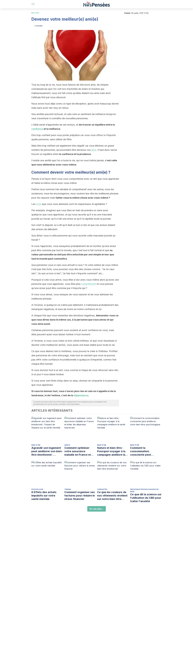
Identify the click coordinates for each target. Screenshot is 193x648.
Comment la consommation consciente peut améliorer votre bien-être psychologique (143, 451)
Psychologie (37, 489)
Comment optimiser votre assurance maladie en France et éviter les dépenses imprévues (77, 451)
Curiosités (102, 489)
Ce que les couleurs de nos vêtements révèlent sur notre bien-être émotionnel (112, 496)
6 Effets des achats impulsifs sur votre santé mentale (43, 496)
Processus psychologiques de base (144, 490)
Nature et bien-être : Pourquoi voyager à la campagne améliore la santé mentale (111, 451)
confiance (37, 128)
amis (93, 149)
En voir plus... (97, 509)
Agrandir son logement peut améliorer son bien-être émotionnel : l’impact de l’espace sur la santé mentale (47, 451)
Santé (67, 445)
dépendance (81, 395)
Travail (67, 489)
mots (38, 204)
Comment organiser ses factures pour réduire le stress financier (79, 496)
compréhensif (88, 284)
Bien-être (35, 13)
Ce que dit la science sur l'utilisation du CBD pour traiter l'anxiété (145, 498)
